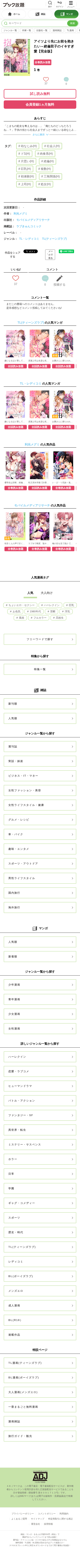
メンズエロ (15, 1290)
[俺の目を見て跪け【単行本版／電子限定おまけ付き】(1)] (63, 526)
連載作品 (14, 1334)
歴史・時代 (15, 1232)
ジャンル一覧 (10, 30)
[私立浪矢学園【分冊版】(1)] (39, 465)
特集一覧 (40, 669)
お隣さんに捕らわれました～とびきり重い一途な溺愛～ (63, 361)
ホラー (12, 1159)
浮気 (67, 611)
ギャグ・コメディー (21, 1203)
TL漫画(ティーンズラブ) (25, 1362)
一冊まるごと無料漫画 (23, 1406)
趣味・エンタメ (18, 848)
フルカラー (40, 617)
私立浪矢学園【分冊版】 (39, 482)
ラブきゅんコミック (28, 226)
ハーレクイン (51, 605)
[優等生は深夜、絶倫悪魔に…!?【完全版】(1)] (15, 465)
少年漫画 (14, 984)
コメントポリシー (47, 1513)
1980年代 (35, 611)
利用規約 (64, 1513)
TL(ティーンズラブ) (54, 238)
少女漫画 (14, 1013)
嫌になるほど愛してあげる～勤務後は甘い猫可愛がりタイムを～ (15, 361)
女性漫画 (14, 1028)
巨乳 (71, 605)
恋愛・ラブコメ (18, 1071)
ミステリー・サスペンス (24, 1144)
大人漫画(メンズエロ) (23, 1392)
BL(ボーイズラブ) (20, 1276)
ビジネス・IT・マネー (23, 775)
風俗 (21, 617)
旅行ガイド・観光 (20, 1436)
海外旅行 (14, 907)
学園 (11, 1188)
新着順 (12, 956)
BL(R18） (15, 1320)
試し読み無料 (40, 94)
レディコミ (15, 1261)
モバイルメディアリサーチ (33, 219)
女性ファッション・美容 (24, 790)
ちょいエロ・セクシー (21, 605)
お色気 (16, 611)
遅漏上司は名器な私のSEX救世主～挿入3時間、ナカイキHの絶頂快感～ (39, 361)
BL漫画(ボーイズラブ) (23, 1377)
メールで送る (50, 254)
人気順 (12, 718)
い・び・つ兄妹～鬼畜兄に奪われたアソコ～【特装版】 (63, 482)
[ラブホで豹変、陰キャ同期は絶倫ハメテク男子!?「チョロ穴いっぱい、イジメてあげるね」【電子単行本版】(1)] (39, 526)
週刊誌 (12, 746)
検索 (72, 23)
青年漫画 (14, 999)
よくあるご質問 (19, 1519)
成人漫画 (14, 1305)
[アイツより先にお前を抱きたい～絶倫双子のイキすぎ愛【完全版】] (17, 40)
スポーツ (14, 1217)
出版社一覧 (41, 30)
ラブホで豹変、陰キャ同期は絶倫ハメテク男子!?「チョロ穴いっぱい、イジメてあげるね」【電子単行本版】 (39, 543)
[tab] (13, 14)
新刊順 (12, 703)
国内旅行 (14, 892)
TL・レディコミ (29, 238)
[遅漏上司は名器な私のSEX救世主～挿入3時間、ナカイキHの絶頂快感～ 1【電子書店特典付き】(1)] (39, 343)
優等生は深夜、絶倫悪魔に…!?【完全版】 (15, 482)
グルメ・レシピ (18, 819)
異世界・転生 (17, 1129)
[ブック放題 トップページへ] (13, 4)
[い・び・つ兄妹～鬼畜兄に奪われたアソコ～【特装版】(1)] (63, 465)
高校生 (59, 617)
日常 (11, 1173)
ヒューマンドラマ (20, 1085)
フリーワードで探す (40, 639)
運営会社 (35, 1524)
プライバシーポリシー (23, 1513)
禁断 (52, 611)
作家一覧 (26, 30)
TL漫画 (70, 30)
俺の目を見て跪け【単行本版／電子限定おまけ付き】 (63, 543)
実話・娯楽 (15, 761)
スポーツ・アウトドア (23, 863)
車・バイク (15, 834)
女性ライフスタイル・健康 (26, 804)
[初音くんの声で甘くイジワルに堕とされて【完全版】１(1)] (15, 526)
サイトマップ (37, 1519)
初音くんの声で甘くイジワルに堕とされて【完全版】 (15, 543)
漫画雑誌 (57, 30)
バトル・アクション (21, 1100)
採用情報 (48, 1524)
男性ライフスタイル (21, 878)
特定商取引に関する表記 (60, 1519)
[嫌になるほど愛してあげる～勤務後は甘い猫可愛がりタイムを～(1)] (15, 343)
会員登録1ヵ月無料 (40, 104)
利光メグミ (21, 213)
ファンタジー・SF (20, 1115)
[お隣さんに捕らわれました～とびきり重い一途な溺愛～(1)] (63, 343)
